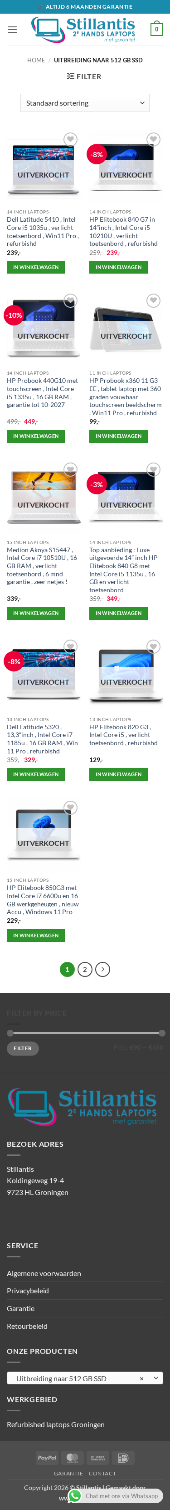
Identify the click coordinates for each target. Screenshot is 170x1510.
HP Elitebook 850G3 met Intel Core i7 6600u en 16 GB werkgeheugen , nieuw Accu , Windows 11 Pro (43, 899)
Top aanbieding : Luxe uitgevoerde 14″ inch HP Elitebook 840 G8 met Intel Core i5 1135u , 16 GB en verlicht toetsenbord (123, 570)
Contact (102, 1473)
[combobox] (85, 1378)
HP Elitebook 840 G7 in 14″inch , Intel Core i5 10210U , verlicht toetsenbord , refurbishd (123, 231)
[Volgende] (103, 969)
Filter (23, 1048)
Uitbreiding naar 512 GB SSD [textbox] (80, 1378)
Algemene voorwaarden (44, 1273)
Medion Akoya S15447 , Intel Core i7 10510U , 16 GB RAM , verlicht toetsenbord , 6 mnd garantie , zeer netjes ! (42, 566)
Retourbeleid (27, 1326)
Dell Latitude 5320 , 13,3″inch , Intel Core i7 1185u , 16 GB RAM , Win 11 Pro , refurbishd (42, 739)
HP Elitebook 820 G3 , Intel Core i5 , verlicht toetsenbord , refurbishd (123, 735)
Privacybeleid (28, 1290)
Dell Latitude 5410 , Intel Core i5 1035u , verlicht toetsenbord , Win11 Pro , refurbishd (43, 231)
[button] (12, 29)
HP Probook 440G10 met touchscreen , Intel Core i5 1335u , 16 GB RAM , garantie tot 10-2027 (42, 392)
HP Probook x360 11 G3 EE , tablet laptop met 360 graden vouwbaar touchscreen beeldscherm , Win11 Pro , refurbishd (125, 397)
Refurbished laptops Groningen (56, 1424)
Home (36, 60)
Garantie (20, 1308)
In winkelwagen (36, 267)
